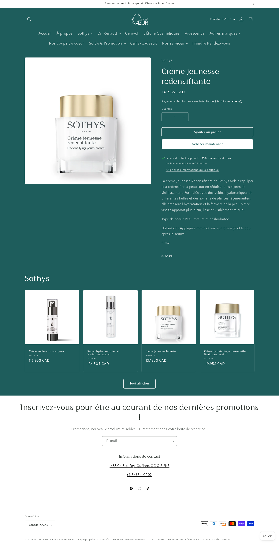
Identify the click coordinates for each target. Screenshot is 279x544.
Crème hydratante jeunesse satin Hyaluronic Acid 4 (225, 353)
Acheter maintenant (207, 144)
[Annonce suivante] (253, 4)
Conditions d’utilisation (216, 539)
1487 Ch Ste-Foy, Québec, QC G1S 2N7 (139, 466)
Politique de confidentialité (183, 539)
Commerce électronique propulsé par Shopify (83, 539)
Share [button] (169, 255)
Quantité (167, 108)
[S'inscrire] (172, 441)
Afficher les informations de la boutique (192, 169)
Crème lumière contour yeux (46, 351)
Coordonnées (156, 539)
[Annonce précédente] (26, 4)
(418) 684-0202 (139, 475)
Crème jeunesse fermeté (161, 351)
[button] (29, 19)
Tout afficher (139, 383)
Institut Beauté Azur (45, 539)
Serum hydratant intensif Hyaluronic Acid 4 (103, 353)
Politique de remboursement (129, 539)
